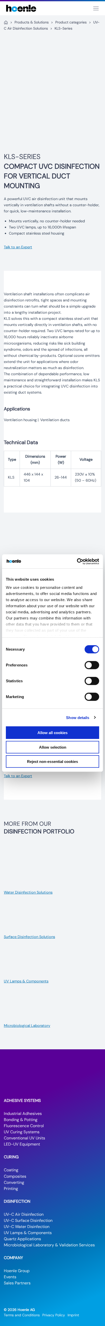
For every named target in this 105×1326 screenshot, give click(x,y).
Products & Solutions (32, 22)
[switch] (92, 665)
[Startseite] (6, 22)
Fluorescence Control (24, 1125)
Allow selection (52, 747)
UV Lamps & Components (28, 1232)
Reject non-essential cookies (52, 761)
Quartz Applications (22, 1239)
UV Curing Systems (22, 1132)
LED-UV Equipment (22, 1144)
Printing (11, 1188)
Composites (15, 1176)
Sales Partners (17, 1283)
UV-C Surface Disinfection (28, 1220)
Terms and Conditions (22, 1315)
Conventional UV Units (24, 1138)
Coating (11, 1170)
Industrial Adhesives (23, 1113)
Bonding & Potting (20, 1119)
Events (10, 1277)
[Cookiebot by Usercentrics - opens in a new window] (77, 561)
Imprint (73, 1315)
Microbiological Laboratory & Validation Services (49, 1245)
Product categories (71, 22)
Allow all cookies (52, 733)
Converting (14, 1182)
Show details (77, 717)
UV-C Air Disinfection (24, 1214)
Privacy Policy (53, 1315)
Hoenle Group (17, 1270)
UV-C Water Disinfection (26, 1226)
